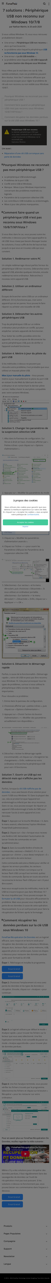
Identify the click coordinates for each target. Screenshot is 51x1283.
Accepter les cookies (25, 522)
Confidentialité (33, 514)
